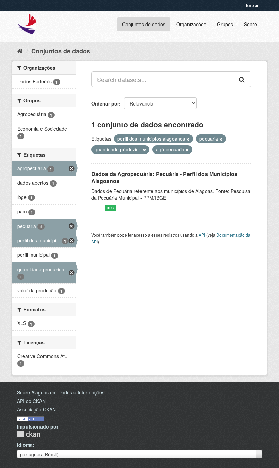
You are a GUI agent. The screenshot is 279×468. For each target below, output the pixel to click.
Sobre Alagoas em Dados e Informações (60, 392)
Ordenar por (105, 103)
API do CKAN (31, 401)
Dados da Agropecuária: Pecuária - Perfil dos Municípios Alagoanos (164, 177)
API (202, 235)
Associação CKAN (36, 409)
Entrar (252, 5)
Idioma (25, 444)
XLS (110, 207)
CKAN (28, 434)
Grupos (225, 24)
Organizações (191, 24)
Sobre (250, 24)
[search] (242, 79)
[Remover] (188, 139)
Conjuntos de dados (143, 24)
